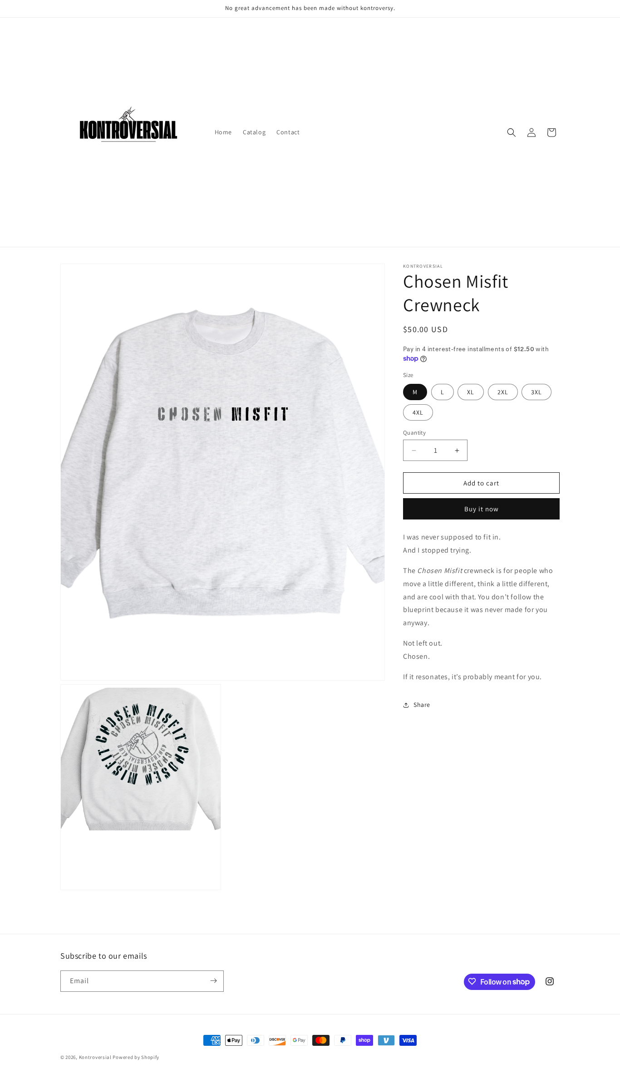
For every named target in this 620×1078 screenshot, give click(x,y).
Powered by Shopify (136, 1057)
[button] (512, 132)
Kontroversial (95, 1057)
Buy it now (481, 509)
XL (470, 392)
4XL (418, 412)
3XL (536, 392)
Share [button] (421, 705)
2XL (502, 392)
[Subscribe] (213, 980)
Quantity (414, 432)
